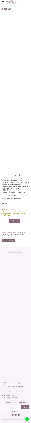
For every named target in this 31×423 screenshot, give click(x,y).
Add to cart (14, 221)
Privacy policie (7, 399)
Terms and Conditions (9, 395)
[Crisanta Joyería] (11, 2)
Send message (9, 240)
